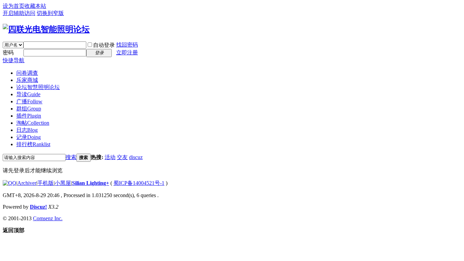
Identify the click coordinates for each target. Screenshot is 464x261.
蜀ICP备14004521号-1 (138, 183)
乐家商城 (27, 80)
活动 (110, 157)
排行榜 (33, 144)
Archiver (26, 183)
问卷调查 (27, 73)
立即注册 (127, 52)
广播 (29, 101)
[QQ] (9, 183)
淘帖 (32, 123)
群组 (28, 108)
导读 (28, 94)
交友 (122, 157)
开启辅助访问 (19, 13)
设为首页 (13, 6)
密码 (8, 52)
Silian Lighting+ (90, 183)
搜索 (71, 157)
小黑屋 (63, 183)
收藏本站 (35, 6)
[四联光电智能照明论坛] (46, 29)
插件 (28, 116)
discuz (136, 157)
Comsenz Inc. (48, 218)
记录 (28, 137)
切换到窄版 (50, 13)
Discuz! (38, 207)
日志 (27, 130)
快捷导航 (13, 60)
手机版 (45, 183)
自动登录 (104, 45)
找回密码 (127, 45)
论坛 (38, 87)
